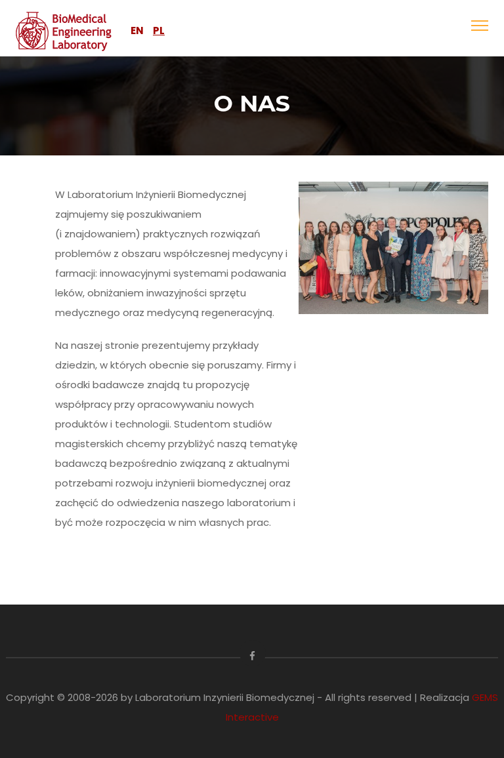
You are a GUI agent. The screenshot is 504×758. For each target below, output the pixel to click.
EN (137, 30)
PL (159, 30)
